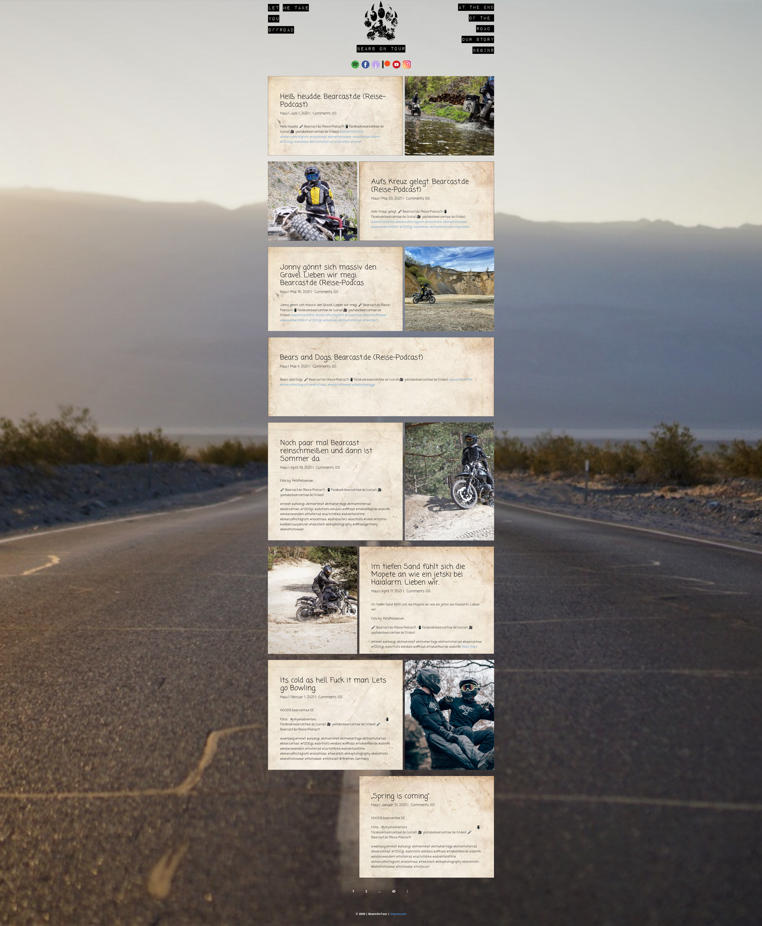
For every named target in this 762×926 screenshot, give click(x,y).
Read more (469, 647)
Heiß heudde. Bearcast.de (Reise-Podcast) (332, 100)
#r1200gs (286, 142)
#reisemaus (318, 137)
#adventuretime (351, 132)
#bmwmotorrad (321, 142)
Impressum (398, 914)
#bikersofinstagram (294, 137)
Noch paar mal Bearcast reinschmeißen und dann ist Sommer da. (326, 451)
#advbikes (301, 142)
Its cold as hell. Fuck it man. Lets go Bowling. (333, 684)
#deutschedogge (363, 385)
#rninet (356, 142)
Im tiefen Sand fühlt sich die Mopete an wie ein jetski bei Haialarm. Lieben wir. (418, 574)
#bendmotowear (340, 137)
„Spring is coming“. (400, 796)
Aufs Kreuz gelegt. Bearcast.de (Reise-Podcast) (420, 186)
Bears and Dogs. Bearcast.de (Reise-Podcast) (351, 357)
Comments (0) (324, 113)
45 (393, 891)
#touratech (342, 142)
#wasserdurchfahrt (366, 137)
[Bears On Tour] (381, 21)
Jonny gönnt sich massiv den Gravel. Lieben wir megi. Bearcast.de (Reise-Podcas (328, 275)
